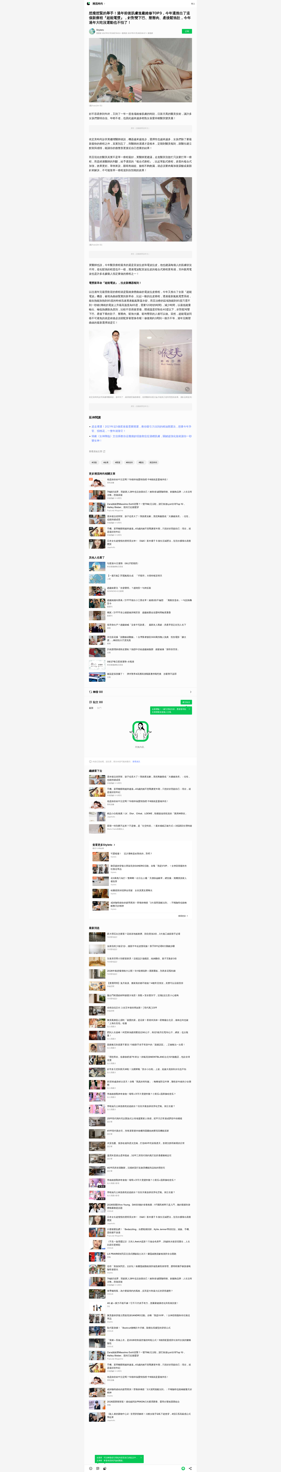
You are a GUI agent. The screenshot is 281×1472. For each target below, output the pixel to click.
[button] (91, 1468)
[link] (98, 1468)
